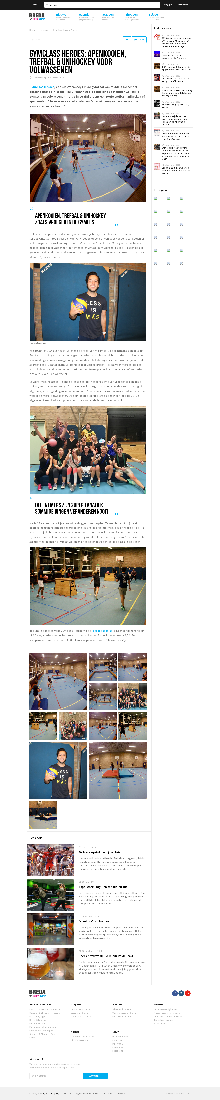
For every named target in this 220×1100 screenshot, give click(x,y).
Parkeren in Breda (121, 1016)
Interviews (117, 1047)
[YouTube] (188, 993)
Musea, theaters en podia (167, 1012)
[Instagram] (181, 993)
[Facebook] (175, 993)
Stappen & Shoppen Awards (43, 1034)
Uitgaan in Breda (79, 1012)
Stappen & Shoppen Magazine (44, 1012)
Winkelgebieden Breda (124, 1012)
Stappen (76, 1004)
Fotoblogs (117, 1050)
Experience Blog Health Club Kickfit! (104, 887)
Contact (33, 1037)
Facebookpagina (102, 630)
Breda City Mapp (37, 1019)
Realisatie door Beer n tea (178, 1093)
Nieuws (116, 1031)
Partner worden (37, 1023)
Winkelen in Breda (121, 1009)
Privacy (67, 1093)
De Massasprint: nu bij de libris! (100, 852)
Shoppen (117, 1004)
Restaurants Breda (80, 1009)
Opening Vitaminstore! (94, 921)
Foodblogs (118, 1040)
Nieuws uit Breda (121, 1036)
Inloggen (168, 4)
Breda (35, 4)
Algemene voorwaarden (87, 1093)
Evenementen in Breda (82, 1036)
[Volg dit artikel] (127, 39)
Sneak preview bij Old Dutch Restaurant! (106, 956)
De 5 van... (117, 1043)
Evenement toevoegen (41, 1030)
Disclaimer (108, 1093)
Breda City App (37, 1016)
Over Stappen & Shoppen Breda (45, 1009)
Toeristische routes (164, 1019)
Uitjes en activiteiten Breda (168, 1016)
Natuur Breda (160, 1023)
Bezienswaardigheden (165, 1009)
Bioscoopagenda (80, 1040)
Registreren (183, 4)
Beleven (158, 1004)
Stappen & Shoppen (40, 1004)
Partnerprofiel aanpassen (42, 1027)
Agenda (75, 1031)
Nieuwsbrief (36, 1059)
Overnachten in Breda (82, 1016)
